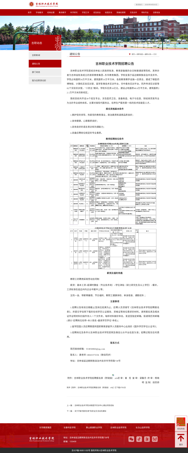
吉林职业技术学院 (84, 4)
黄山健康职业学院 (94, 427)
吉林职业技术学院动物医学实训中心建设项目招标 (94, 405)
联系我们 (139, 4)
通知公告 (148, 54)
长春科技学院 (70, 427)
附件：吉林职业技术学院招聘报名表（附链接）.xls (92, 378)
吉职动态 (140, 54)
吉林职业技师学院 (118, 427)
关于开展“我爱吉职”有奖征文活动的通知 (90, 411)
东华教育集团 (45, 427)
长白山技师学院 (143, 427)
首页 (29, 12)
